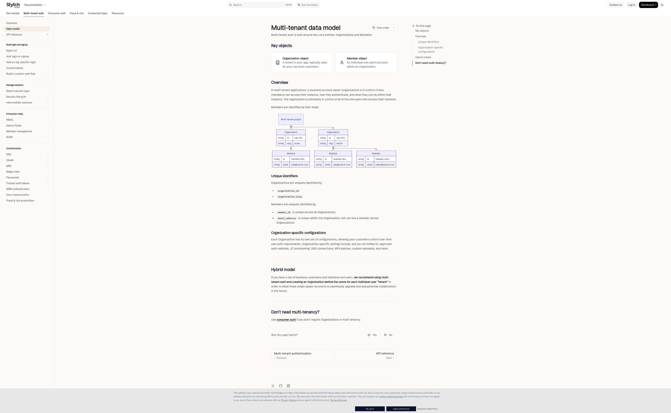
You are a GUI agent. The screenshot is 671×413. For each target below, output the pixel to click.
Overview (420, 36)
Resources (118, 13)
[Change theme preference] (662, 5)
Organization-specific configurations (431, 49)
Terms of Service (338, 400)
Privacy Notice (288, 400)
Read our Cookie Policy (428, 409)
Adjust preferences (401, 409)
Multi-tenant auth (34, 13)
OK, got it (370, 409)
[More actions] (394, 28)
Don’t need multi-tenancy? (430, 62)
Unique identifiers (428, 42)
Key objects (422, 30)
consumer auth (286, 319)
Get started (12, 13)
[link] (302, 63)
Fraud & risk (77, 13)
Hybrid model (423, 57)
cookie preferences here (391, 396)
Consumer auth (57, 13)
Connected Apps (97, 13)
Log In (631, 4)
